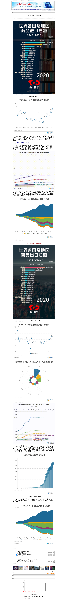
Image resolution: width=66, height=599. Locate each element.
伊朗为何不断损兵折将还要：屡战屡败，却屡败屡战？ (24, 554)
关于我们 (44, 9)
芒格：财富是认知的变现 (20, 555)
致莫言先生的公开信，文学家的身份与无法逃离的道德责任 (25, 561)
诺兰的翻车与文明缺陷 (20, 552)
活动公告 (22, 9)
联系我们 (47, 9)
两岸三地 (34, 9)
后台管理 (35, 596)
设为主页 (38, 596)
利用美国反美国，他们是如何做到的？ (22, 553)
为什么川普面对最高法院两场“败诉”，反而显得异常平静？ (25, 560)
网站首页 (15, 9)
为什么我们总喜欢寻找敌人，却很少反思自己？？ (24, 551)
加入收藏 (41, 596)
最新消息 (25, 9)
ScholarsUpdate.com (33, 598)
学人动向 (31, 9)
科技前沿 (28, 9)
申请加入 (50, 9)
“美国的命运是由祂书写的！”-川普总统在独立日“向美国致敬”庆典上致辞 (27, 559)
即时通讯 (19, 9)
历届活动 (41, 9)
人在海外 (37, 9)
